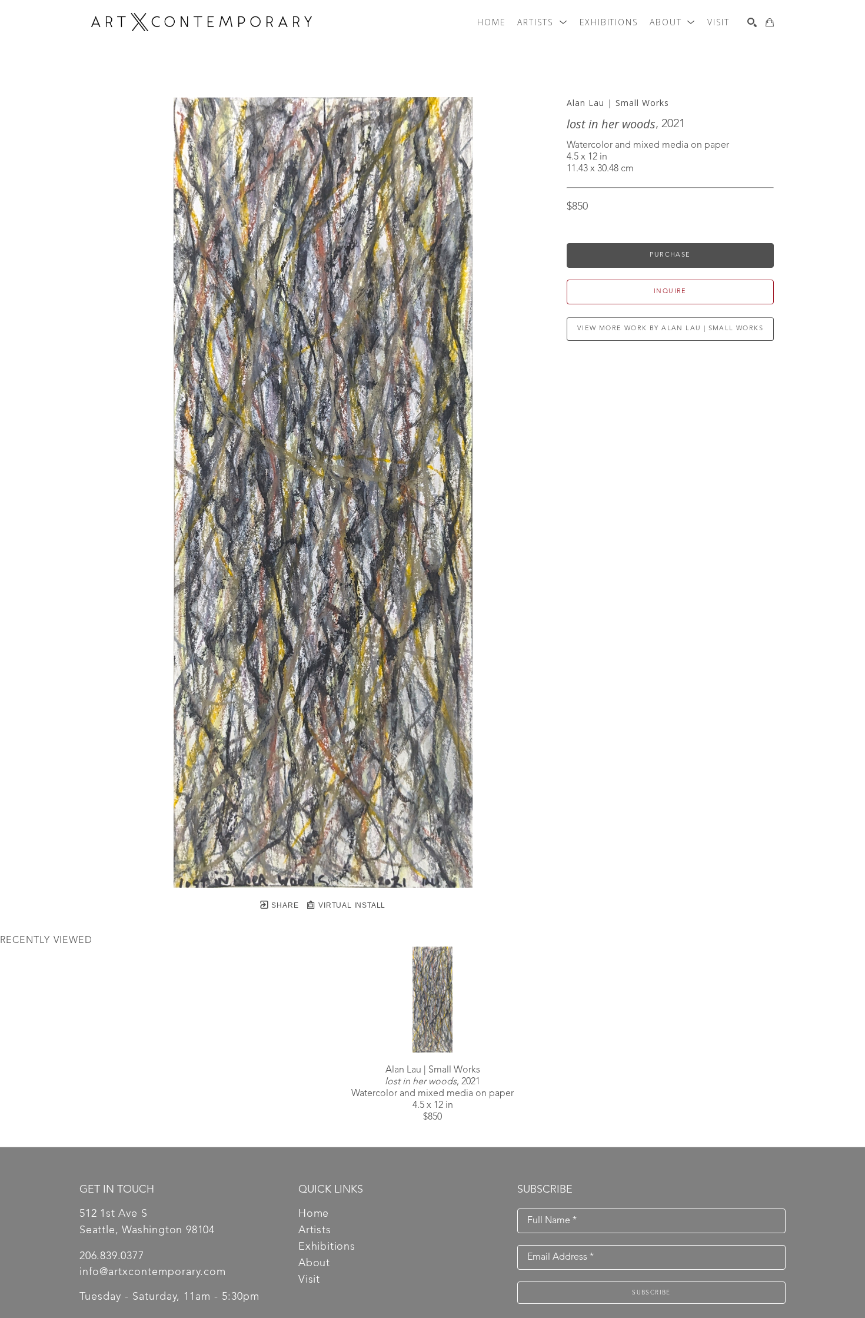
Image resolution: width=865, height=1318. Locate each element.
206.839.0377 (111, 1256)
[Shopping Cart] (770, 22)
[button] (542, 22)
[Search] (752, 22)
